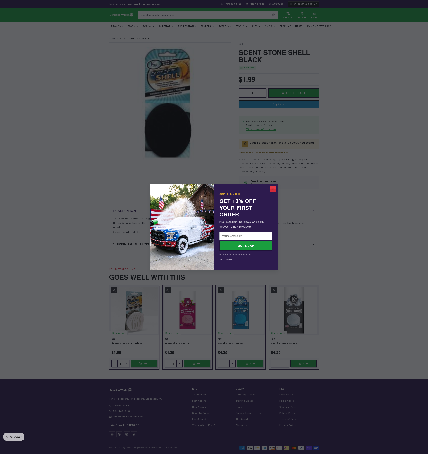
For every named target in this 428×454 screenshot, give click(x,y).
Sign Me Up (245, 246)
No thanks (226, 259)
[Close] (273, 189)
